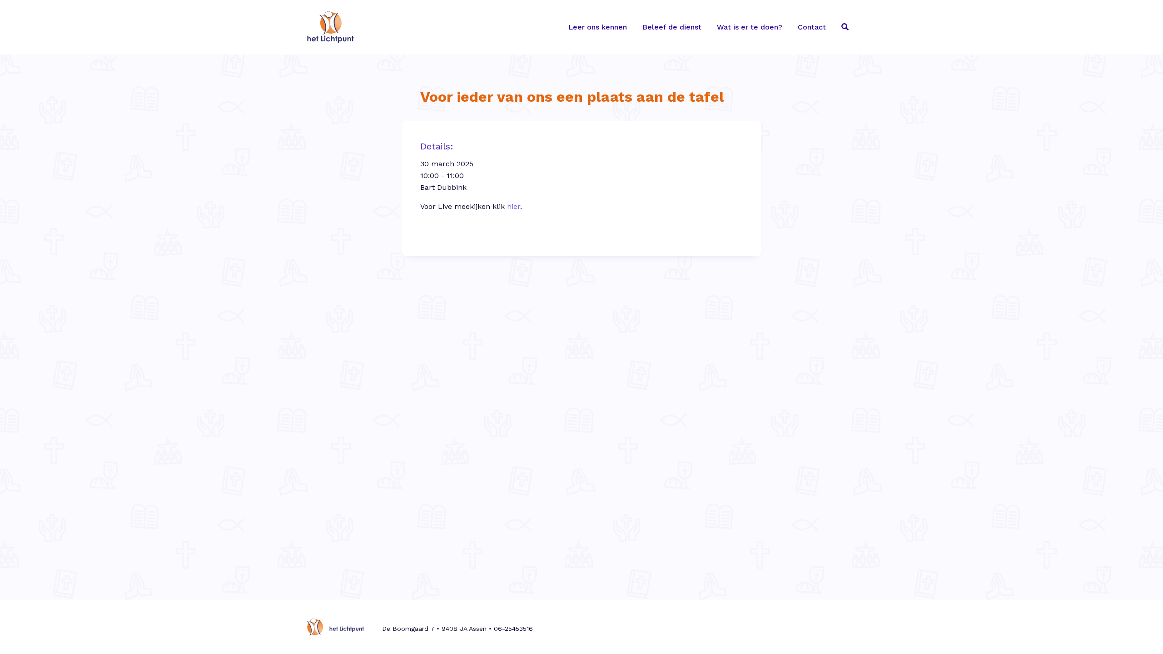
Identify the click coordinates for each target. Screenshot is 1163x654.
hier (513, 206)
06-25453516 (513, 628)
